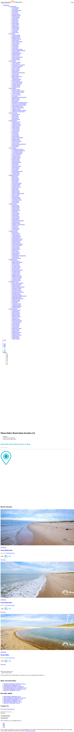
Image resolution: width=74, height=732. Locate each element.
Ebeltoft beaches (16, 315)
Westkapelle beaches (17, 306)
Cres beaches (15, 9)
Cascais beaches (16, 128)
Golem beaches (15, 214)
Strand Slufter (5, 655)
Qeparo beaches (15, 218)
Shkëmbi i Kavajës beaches (18, 224)
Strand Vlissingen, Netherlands (10, 701)
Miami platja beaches (17, 76)
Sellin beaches (15, 254)
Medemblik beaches (16, 297)
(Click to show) (4, 447)
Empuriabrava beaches (17, 66)
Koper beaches (15, 116)
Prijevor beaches (16, 194)
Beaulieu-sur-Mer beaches (18, 90)
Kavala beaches (15, 159)
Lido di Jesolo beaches (17, 49)
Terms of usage (24, 720)
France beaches (12, 88)
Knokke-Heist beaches (17, 270)
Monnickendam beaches (17, 298)
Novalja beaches (16, 16)
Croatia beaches (12, 6)
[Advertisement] (37, 420)
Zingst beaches (15, 257)
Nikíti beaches (15, 163)
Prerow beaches (15, 251)
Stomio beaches (15, 172)
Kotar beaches (15, 188)
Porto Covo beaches (16, 141)
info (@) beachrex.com (9, 709)
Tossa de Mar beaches (17, 83)
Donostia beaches (16, 85)
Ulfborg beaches (16, 338)
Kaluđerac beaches (16, 186)
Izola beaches (15, 115)
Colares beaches (16, 131)
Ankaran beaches (16, 114)
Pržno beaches (15, 196)
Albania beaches (13, 203)
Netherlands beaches (14, 281)
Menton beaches (16, 98)
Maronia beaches (16, 161)
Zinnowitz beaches (16, 258)
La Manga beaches (16, 84)
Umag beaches (15, 29)
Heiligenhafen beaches (17, 238)
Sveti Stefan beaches (17, 199)
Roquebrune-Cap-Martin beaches (19, 102)
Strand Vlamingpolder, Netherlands (11, 697)
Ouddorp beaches (16, 299)
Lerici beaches (15, 46)
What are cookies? (31, 730)
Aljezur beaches (15, 123)
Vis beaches (15, 31)
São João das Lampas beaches (19, 144)
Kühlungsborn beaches (17, 244)
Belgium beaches (13, 259)
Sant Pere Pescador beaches (18, 72)
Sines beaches (15, 146)
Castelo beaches (15, 129)
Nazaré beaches (15, 136)
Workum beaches (16, 307)
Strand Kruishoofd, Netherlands (10, 699)
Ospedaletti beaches (16, 53)
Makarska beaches (16, 15)
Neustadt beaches (16, 249)
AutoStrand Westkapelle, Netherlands (12, 683)
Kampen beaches (16, 241)
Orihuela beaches (16, 86)
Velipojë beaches (16, 228)
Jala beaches (15, 211)
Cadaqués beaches (16, 62)
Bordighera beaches (16, 38)
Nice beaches (15, 101)
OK (26, 730)
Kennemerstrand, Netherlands (10, 685)
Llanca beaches (15, 68)
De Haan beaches (16, 266)
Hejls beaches (15, 318)
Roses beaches (15, 71)
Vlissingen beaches (16, 303)
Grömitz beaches (16, 237)
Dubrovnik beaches (16, 10)
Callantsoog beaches (16, 288)
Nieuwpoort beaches (17, 277)
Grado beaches (15, 44)
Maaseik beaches (16, 273)
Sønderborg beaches (16, 334)
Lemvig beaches (16, 323)
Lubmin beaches (16, 247)
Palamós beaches (16, 80)
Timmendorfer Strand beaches (19, 255)
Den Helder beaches (16, 290)
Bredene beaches (16, 263)
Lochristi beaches (16, 272)
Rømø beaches (15, 331)
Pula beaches (15, 22)
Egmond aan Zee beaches (18, 292)
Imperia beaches (16, 51)
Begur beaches (15, 77)
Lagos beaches (15, 135)
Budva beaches (15, 180)
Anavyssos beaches (16, 154)
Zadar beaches (15, 32)
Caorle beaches (15, 40)
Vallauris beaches (16, 109)
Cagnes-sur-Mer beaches (18, 92)
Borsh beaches (15, 205)
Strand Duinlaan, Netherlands (10, 696)
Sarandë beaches (16, 222)
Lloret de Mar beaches (17, 81)
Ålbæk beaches (15, 311)
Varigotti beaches (16, 59)
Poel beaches (15, 250)
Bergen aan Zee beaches (17, 283)
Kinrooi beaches (16, 268)
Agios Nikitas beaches (17, 153)
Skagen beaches (15, 333)
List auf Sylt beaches (17, 245)
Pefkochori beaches (16, 166)
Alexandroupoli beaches (17, 149)
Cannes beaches (16, 93)
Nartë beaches (15, 215)
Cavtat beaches (15, 7)
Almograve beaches (16, 124)
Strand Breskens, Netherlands (10, 700)
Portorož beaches (16, 119)
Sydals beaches (15, 336)
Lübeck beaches (16, 246)
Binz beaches (15, 232)
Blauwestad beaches (16, 284)
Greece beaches (12, 148)
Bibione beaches (16, 37)
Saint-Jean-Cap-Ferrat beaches (19, 103)
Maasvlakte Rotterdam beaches (19, 296)
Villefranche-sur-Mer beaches (19, 110)
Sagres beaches (15, 142)
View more (3, 559)
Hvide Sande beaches (17, 320)
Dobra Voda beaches (17, 183)
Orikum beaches (16, 216)
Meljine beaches (16, 190)
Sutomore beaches (16, 198)
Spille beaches (15, 225)
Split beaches (15, 25)
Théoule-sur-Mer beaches (18, 107)
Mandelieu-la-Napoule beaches (19, 97)
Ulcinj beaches (15, 201)
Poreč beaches (15, 20)
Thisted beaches (15, 337)
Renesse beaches (16, 301)
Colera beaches (15, 63)
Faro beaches (15, 132)
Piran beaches (15, 118)
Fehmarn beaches (16, 233)
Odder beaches (15, 327)
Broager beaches (16, 314)
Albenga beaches (16, 35)
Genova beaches (16, 42)
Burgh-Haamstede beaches (18, 286)
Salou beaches (15, 75)
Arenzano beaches (16, 36)
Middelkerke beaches (17, 276)
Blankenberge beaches (17, 262)
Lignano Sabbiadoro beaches (18, 50)
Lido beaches (15, 48)
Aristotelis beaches (16, 157)
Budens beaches (16, 127)
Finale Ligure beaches (17, 41)
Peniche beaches (16, 138)
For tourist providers (5, 715)
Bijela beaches (15, 179)
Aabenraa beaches (16, 310)
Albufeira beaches (16, 122)
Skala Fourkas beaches (17, 171)
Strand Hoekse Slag (6, 550)
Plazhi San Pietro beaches (18, 220)
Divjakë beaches (16, 207)
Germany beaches (13, 231)
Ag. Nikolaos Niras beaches (18, 150)
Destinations (6, 5)
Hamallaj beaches (16, 210)
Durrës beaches (15, 209)
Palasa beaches (15, 219)
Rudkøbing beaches (16, 332)
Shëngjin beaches (16, 223)
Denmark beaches (13, 309)
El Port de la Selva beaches (18, 64)
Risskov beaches (16, 329)
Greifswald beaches (16, 236)
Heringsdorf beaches (17, 240)
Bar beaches (15, 176)
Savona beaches (15, 55)
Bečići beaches (15, 177)
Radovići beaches (16, 197)
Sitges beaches (15, 74)
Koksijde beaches (16, 271)
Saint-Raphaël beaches (17, 106)
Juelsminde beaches (16, 322)
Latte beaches (15, 45)
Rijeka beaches (15, 23)
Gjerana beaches (16, 185)
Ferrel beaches (15, 133)
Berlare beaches (15, 260)
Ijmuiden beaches (16, 293)
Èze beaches (15, 96)
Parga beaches (15, 164)
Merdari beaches (16, 192)
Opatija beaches (15, 18)
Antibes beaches (16, 89)
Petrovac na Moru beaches (18, 193)
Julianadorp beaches (16, 294)
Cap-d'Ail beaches (16, 94)
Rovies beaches (15, 168)
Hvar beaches (15, 11)
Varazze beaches (16, 58)
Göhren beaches (16, 235)
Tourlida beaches (16, 173)
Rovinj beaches (15, 24)
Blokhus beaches (16, 312)
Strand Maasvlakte (6, 602)
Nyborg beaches (16, 325)
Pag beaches (15, 19)
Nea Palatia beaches (16, 162)
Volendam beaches (16, 305)
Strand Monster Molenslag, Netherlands (12, 689)
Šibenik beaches (16, 27)
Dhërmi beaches (16, 206)
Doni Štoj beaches (16, 184)
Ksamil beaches (15, 212)
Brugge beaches (15, 264)
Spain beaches (12, 61)
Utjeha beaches (15, 202)
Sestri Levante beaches (17, 57)
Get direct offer (4, 718)
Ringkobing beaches (16, 328)
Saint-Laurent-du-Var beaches (19, 105)
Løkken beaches (16, 324)
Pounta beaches (15, 167)
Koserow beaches (16, 242)
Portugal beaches (13, 120)
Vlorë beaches (15, 229)
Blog (4, 345)
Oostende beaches (16, 279)
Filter (4, 344)
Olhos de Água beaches (17, 137)
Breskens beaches (16, 285)
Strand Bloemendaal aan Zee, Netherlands (13, 687)
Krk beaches (15, 12)
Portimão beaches (16, 140)
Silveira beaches (16, 145)
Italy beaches (12, 33)
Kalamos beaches (16, 158)
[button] (5, 352)
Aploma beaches (16, 155)
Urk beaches (15, 302)
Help (72, 2)
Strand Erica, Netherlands (9, 690)
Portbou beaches (16, 70)
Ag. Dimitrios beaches (17, 151)
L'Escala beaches (16, 67)
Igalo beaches (15, 189)
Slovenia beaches (13, 112)
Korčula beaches (16, 14)
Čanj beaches (15, 181)
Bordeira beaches (16, 125)
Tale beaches (15, 227)
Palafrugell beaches (16, 79)
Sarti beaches (15, 170)
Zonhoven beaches (16, 280)
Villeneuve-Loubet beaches (18, 111)
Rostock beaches (16, 253)
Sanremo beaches (16, 54)
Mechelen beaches (16, 275)
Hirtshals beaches (16, 319)
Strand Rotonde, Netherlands (10, 686)
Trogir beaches (15, 28)
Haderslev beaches (16, 316)
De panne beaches (16, 267)
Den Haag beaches (16, 289)
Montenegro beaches (14, 175)
